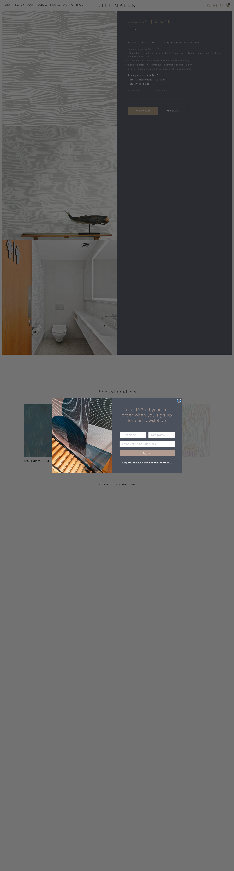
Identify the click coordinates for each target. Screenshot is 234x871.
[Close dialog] (179, 400)
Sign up (147, 453)
